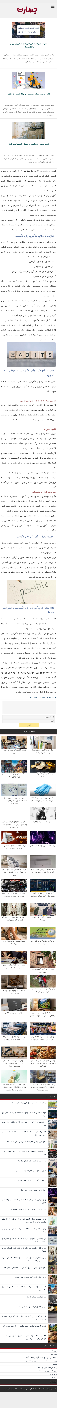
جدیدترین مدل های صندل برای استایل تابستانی (14, 942)
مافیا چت (53, 1374)
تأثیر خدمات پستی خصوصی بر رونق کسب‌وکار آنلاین (28, 94)
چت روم (54, 1354)
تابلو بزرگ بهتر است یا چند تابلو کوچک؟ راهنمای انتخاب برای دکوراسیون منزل (14, 1063)
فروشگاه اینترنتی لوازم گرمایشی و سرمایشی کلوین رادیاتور (14, 847)
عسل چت (53, 1377)
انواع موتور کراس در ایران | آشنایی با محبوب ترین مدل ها (43, 990)
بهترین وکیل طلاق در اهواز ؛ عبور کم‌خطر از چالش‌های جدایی (14, 966)
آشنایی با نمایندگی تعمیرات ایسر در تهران (14, 751)
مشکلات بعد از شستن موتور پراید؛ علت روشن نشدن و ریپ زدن (14, 895)
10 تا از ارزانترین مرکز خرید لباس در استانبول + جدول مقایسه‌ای (14, 775)
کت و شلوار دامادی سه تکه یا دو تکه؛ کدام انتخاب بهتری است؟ (14, 918)
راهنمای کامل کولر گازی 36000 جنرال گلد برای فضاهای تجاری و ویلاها (43, 871)
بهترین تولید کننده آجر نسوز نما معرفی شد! (43, 970)
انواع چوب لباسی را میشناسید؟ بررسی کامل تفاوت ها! (42, 751)
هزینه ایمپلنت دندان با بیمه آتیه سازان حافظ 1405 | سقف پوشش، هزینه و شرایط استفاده (14, 1087)
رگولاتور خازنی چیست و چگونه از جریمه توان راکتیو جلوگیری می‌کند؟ (43, 895)
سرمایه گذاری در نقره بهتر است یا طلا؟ (42, 775)
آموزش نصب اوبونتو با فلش (14, 1012)
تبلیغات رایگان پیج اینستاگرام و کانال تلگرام (41, 1357)
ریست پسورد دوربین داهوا (47, 1367)
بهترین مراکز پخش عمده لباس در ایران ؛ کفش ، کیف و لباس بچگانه (42, 1038)
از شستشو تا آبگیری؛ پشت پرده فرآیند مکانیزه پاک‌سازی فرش (14, 1038)
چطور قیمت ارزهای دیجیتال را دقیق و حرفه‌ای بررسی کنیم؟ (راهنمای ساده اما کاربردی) (14, 824)
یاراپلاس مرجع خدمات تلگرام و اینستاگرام (41, 1360)
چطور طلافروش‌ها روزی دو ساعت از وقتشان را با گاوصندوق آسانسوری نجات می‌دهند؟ (42, 1087)
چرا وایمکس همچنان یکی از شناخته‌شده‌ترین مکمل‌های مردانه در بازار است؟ (14, 800)
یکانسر (54, 1364)
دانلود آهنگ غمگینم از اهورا (42, 821)
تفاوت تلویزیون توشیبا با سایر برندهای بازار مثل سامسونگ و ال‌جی (43, 1014)
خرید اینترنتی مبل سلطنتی (47, 1370)
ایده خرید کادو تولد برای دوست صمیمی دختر (14, 992)
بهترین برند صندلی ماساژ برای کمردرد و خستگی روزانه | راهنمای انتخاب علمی (14, 872)
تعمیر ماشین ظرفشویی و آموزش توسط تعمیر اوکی (28, 144)
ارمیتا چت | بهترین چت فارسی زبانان (43, 845)
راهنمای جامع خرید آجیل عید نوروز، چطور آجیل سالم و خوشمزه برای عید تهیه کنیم (43, 1063)
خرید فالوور (53, 1350)
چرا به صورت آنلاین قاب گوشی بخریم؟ (42, 918)
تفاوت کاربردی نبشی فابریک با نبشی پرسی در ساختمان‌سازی (28, 45)
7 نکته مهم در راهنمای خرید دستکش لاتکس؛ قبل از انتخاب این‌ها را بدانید (43, 799)
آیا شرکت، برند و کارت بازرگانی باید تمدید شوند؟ (42, 942)
